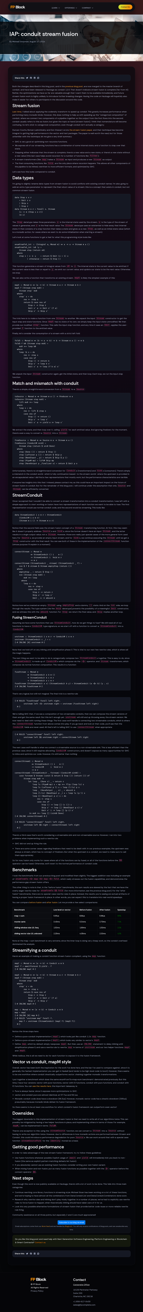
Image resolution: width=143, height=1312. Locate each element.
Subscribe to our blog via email (71, 1222)
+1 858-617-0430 (81, 1301)
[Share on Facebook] (31, 78)
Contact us (40, 1242)
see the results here (42, 1086)
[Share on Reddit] (38, 78)
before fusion (35, 902)
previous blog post (74, 86)
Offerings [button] (70, 8)
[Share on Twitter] (27, 78)
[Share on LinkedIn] (34, 78)
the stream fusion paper (80, 130)
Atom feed (46, 1226)
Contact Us (125, 7)
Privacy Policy (37, 1291)
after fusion (52, 902)
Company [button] (86, 8)
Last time (16, 111)
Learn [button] (54, 8)
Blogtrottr (68, 1226)
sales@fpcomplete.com (84, 1305)
